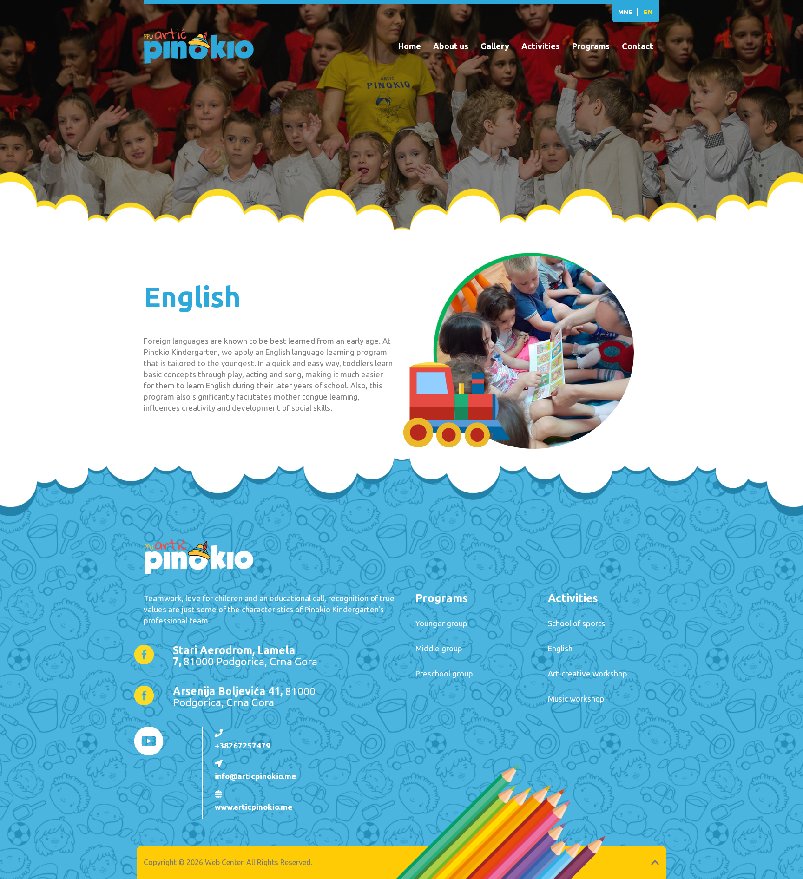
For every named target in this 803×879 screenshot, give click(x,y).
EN (648, 12)
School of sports (576, 623)
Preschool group (444, 673)
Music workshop (576, 698)
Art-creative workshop (587, 673)
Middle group (438, 648)
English (560, 648)
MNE (625, 12)
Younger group (441, 623)
